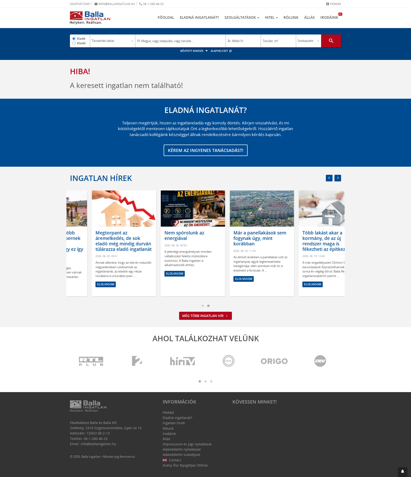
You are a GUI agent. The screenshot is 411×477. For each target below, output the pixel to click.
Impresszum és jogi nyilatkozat (187, 444)
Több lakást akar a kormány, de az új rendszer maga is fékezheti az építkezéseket (309, 241)
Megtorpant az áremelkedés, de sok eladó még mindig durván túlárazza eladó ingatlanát (101, 241)
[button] (402, 472)
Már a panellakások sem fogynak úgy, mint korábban (237, 238)
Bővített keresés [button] (192, 51)
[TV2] (137, 361)
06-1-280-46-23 (151, 4)
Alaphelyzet (220, 51)
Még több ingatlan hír (203, 315)
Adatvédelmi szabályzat (181, 454)
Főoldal (166, 17)
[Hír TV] (183, 361)
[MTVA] (228, 361)
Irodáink (330, 16)
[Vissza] (329, 178)
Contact (174, 460)
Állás (309, 17)
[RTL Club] (91, 361)
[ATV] (320, 361)
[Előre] (337, 178)
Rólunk (291, 17)
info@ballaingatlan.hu (114, 4)
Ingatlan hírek (101, 178)
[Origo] (274, 361)
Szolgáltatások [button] (241, 17)
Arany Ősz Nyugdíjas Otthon (185, 465)
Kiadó (81, 43)
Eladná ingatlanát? (199, 17)
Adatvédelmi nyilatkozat (182, 449)
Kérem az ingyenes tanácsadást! (205, 150)
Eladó (81, 38)
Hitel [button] (270, 17)
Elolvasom (83, 284)
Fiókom (333, 4)
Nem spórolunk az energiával (162, 235)
